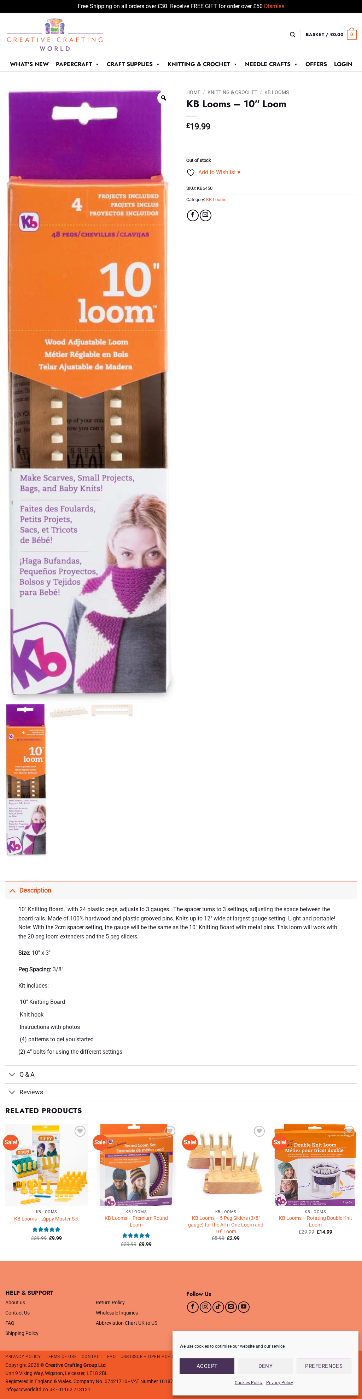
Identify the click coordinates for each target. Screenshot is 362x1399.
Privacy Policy (279, 1382)
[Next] (356, 1191)
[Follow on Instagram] (205, 1307)
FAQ (9, 1323)
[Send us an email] (231, 1307)
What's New (29, 64)
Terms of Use (61, 1356)
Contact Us (17, 1313)
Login (343, 64)
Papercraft (74, 64)
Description (35, 890)
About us (15, 1303)
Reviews (31, 1092)
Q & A (27, 1074)
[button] (331, 35)
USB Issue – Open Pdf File (151, 1356)
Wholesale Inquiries (117, 1313)
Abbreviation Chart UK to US (126, 1323)
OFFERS (316, 64)
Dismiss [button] (274, 6)
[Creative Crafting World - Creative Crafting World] (67, 35)
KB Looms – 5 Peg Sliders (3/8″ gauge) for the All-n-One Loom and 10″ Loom (225, 1224)
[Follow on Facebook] (193, 1307)
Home (193, 92)
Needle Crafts (268, 64)
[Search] (292, 34)
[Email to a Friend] (205, 215)
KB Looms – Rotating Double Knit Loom (315, 1221)
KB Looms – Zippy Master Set (46, 1219)
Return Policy (110, 1303)
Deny (265, 1366)
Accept (207, 1366)
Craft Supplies (130, 64)
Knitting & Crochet (199, 64)
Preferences (324, 1366)
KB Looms (276, 92)
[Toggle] (12, 890)
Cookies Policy (249, 1382)
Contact (92, 1356)
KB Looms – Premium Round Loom (136, 1221)
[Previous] (5, 1191)
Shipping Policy (22, 1333)
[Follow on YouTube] (244, 1307)
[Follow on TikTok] (218, 1307)
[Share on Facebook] (193, 215)
